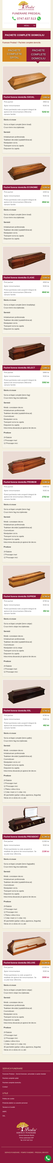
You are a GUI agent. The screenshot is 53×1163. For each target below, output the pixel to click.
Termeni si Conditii (8, 1107)
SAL (3, 1116)
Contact (5, 1087)
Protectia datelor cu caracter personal (14, 1103)
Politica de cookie (8, 1099)
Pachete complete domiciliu (11, 1082)
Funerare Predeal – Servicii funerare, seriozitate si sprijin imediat (24, 1074)
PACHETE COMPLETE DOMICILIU (38, 54)
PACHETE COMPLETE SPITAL (14, 54)
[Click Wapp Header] (38, 18)
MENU (26, 26)
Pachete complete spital (10, 1078)
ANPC (4, 1111)
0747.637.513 (26, 18)
